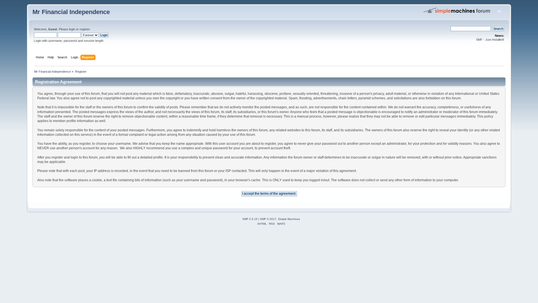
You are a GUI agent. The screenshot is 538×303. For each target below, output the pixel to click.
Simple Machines (289, 219)
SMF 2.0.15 (250, 219)
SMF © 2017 (268, 219)
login (72, 29)
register (85, 29)
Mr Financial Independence (71, 11)
